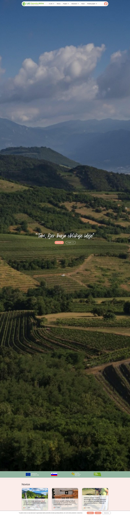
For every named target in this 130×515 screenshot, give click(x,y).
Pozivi (83, 3)
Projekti (65, 3)
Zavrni (98, 512)
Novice (58, 3)
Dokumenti (74, 3)
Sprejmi (90, 512)
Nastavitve (106, 512)
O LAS (50, 3)
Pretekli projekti (91, 3)
